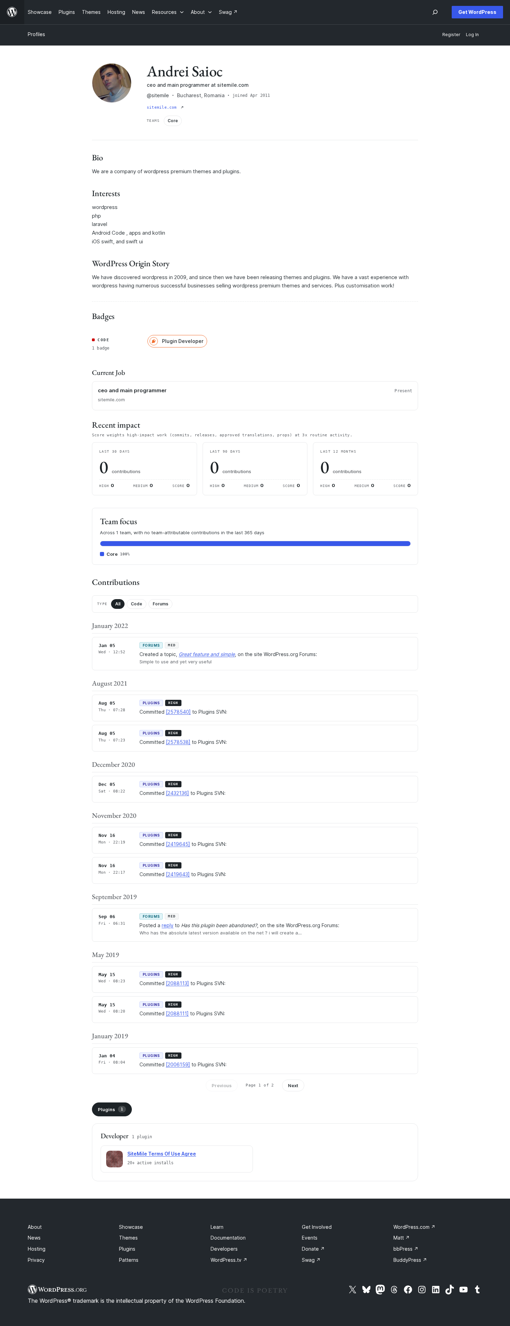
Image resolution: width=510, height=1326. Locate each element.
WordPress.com (414, 1227)
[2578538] (178, 742)
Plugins (110, 1109)
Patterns (128, 1260)
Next (293, 1085)
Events (309, 1238)
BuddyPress (410, 1260)
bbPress (405, 1249)
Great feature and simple (207, 654)
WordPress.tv (229, 1260)
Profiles (36, 34)
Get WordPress (477, 12)
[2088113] (177, 983)
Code (136, 603)
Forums (160, 603)
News (34, 1238)
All (117, 603)
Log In (472, 34)
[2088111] (177, 1013)
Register (451, 34)
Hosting (36, 1249)
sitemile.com (163, 107)
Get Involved (317, 1227)
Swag (311, 1260)
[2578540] (178, 712)
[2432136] (177, 793)
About (35, 1227)
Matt (401, 1238)
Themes (128, 1238)
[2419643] (178, 874)
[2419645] (178, 844)
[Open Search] (435, 12)
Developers (224, 1249)
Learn (217, 1227)
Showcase (131, 1227)
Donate (313, 1249)
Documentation (228, 1238)
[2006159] (178, 1064)
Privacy (36, 1260)
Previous (222, 1085)
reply (167, 925)
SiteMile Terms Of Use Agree (161, 1154)
